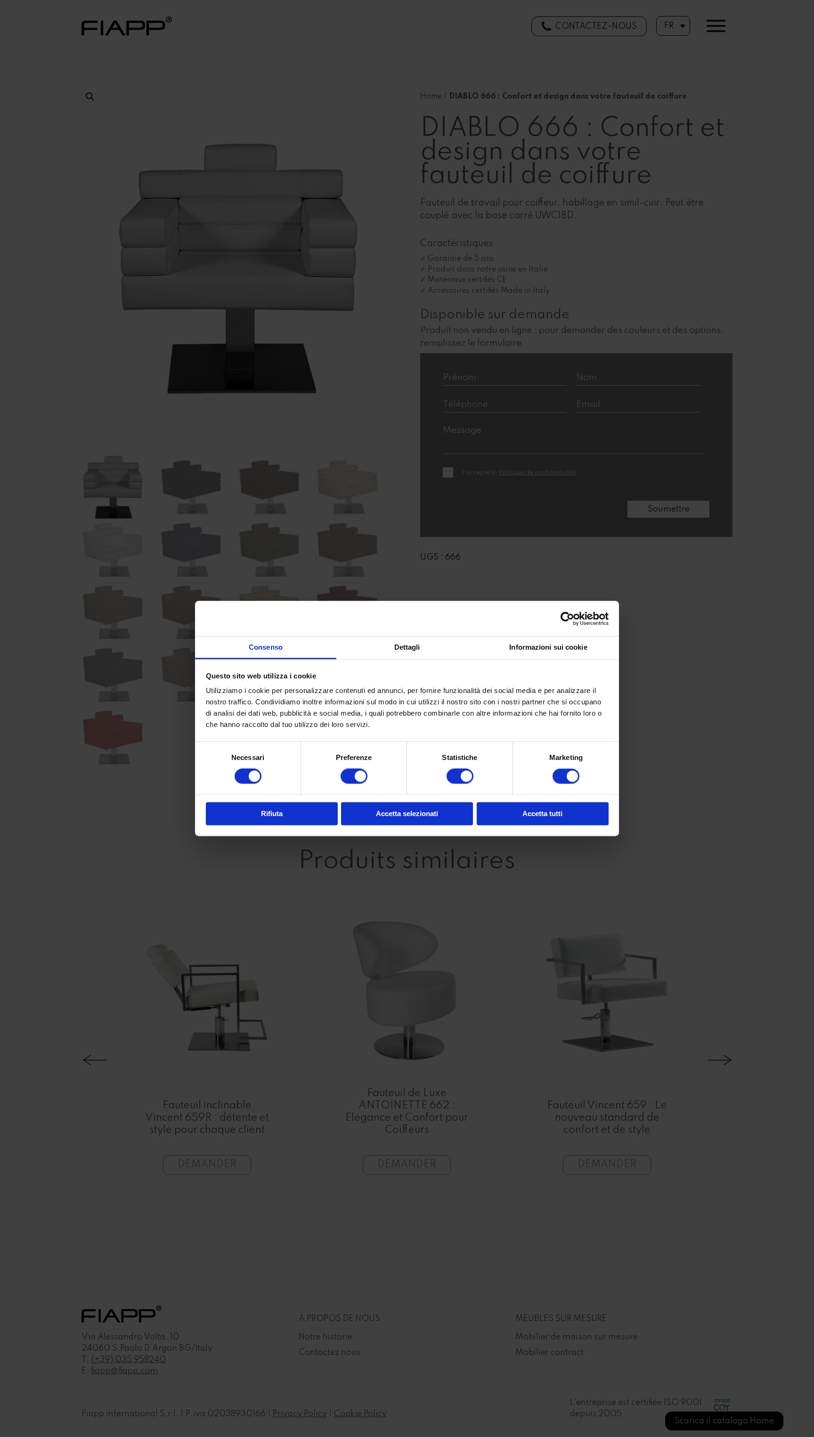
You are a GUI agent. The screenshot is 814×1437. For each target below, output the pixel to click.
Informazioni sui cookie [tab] (548, 647)
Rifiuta (272, 813)
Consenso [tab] (266, 647)
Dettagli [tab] (407, 647)
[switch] (354, 776)
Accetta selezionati (407, 813)
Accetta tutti (542, 813)
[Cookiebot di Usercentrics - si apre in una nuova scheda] (567, 618)
